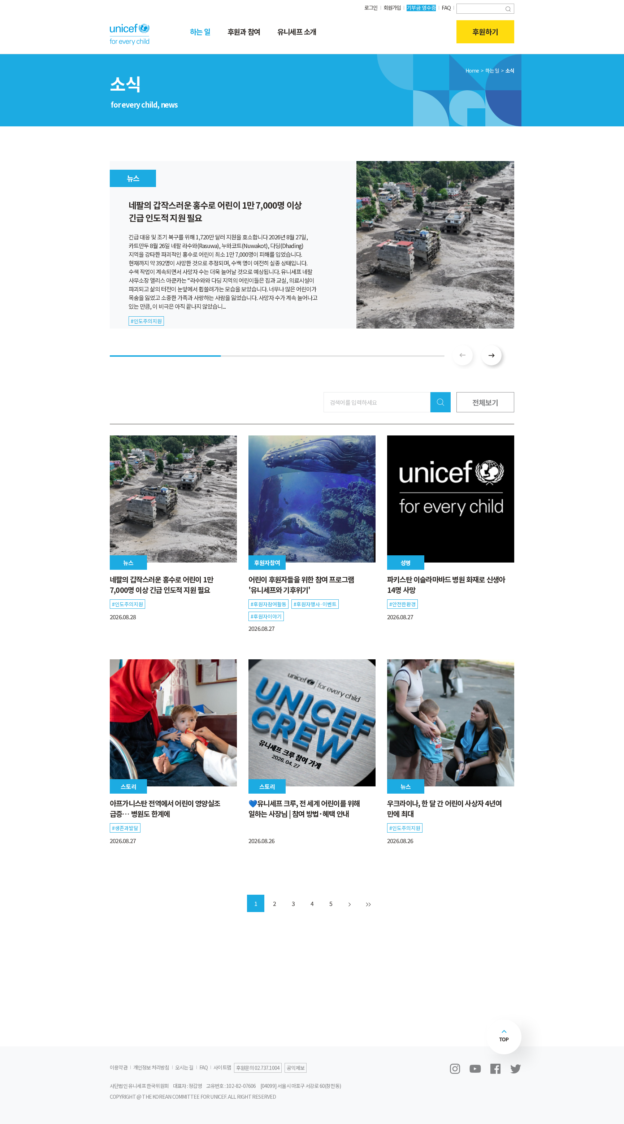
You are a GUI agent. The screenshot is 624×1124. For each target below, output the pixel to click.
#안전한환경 (402, 604)
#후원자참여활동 (268, 604)
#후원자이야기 (266, 616)
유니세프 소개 (296, 31)
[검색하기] (508, 8)
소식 (510, 70)
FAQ (446, 7)
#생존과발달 (125, 828)
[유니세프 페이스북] (495, 1069)
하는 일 (200, 31)
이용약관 (118, 1067)
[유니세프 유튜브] (475, 1069)
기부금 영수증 (421, 7)
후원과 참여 (244, 31)
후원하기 (485, 31)
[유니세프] (130, 34)
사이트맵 (222, 1067)
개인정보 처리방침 (151, 1067)
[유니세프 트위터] (515, 1069)
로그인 (371, 7)
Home (472, 70)
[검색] (440, 402)
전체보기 (485, 402)
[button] (491, 355)
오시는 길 (184, 1067)
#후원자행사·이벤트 (315, 604)
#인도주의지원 (127, 604)
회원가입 (392, 7)
